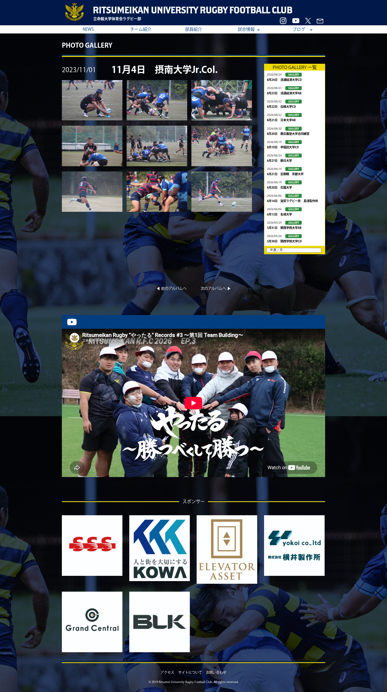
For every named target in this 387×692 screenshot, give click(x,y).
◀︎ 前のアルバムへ (172, 288)
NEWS (88, 29)
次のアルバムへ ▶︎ (216, 288)
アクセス (167, 672)
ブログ (298, 29)
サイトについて (190, 672)
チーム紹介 (140, 29)
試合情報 (246, 29)
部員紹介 (193, 29)
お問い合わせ (216, 672)
